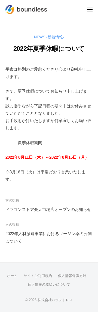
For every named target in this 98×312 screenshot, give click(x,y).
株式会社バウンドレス (55, 300)
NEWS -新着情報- (49, 37)
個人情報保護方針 (72, 276)
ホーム (12, 276)
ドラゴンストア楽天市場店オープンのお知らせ (48, 209)
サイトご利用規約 (38, 276)
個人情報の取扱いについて (49, 284)
